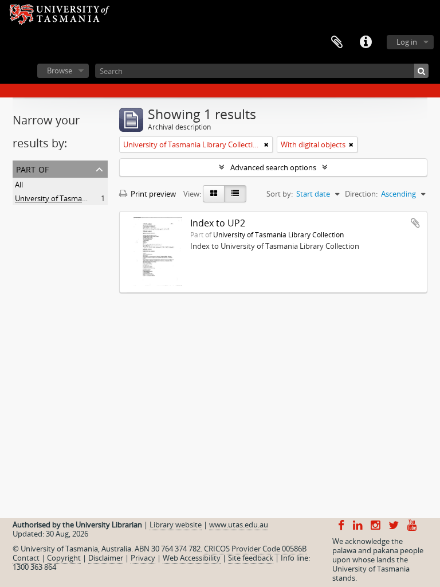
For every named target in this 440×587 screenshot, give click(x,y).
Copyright (64, 558)
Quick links (365, 42)
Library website (176, 524)
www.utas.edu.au (238, 524)
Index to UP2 (217, 223)
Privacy (143, 558)
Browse (59, 70)
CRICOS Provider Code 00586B (255, 548)
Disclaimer (105, 558)
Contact (26, 558)
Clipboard (337, 42)
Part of (32, 168)
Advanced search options (273, 167)
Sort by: (279, 194)
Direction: (361, 194)
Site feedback (250, 558)
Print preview (152, 194)
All (19, 184)
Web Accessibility (192, 558)
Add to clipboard (415, 223)
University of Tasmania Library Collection (84, 198)
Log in (406, 42)
